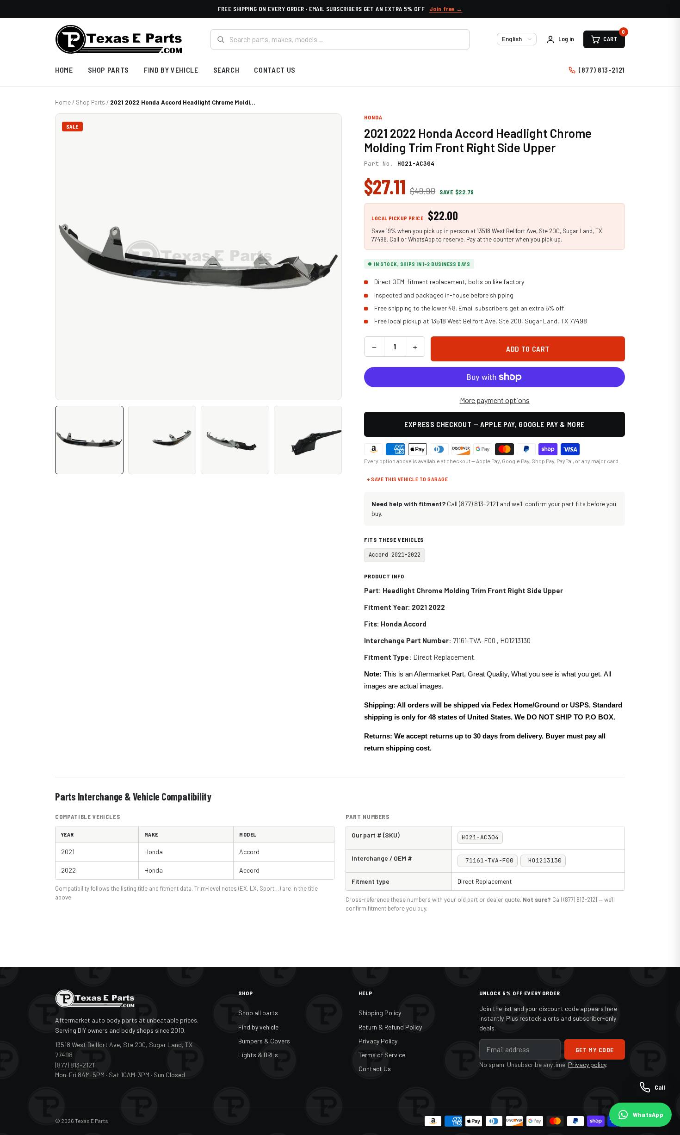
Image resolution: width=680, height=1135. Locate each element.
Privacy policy (587, 1064)
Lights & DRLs (258, 1055)
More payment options (495, 400)
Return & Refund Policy (390, 1027)
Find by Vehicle (171, 69)
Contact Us (274, 69)
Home (64, 69)
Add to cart (528, 348)
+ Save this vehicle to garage (407, 479)
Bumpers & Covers (264, 1041)
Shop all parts (258, 1013)
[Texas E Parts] (118, 39)
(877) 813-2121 (602, 69)
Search (226, 69)
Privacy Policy (378, 1041)
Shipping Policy (380, 1013)
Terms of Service (382, 1055)
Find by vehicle (258, 1027)
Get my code (594, 1050)
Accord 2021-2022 (394, 554)
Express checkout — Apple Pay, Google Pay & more (494, 424)
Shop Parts (108, 69)
